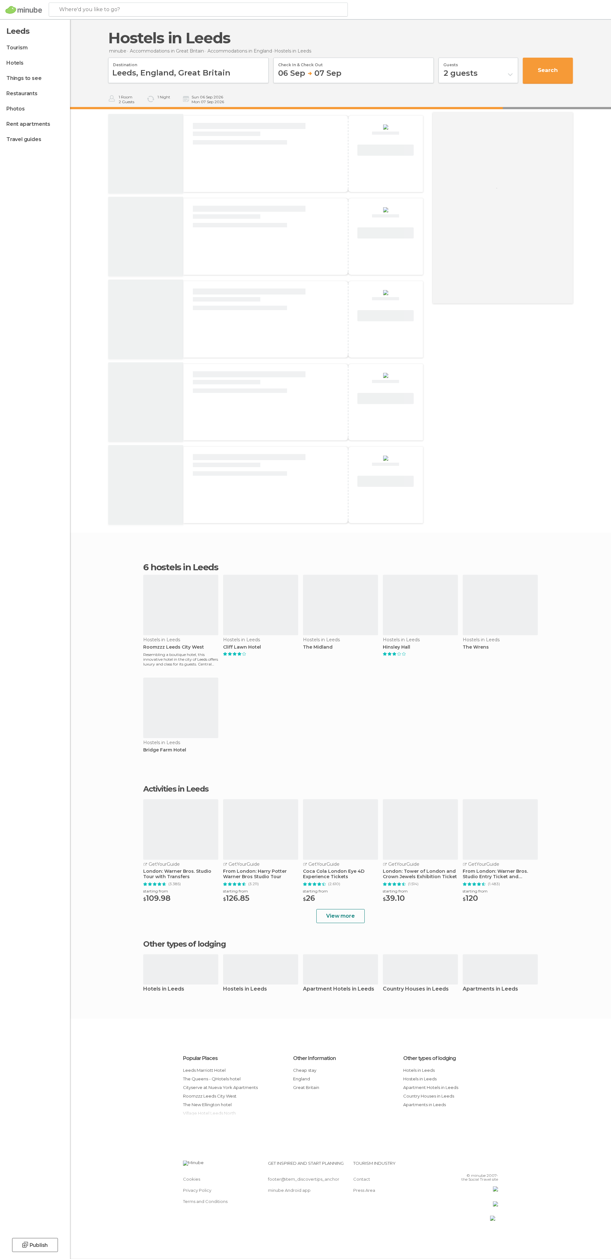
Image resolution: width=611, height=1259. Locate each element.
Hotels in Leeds (163, 989)
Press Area (364, 1190)
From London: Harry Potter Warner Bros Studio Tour (255, 874)
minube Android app (289, 1190)
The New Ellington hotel (207, 1104)
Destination (125, 62)
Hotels (15, 63)
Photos (15, 109)
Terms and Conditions (205, 1201)
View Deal (386, 150)
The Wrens (476, 647)
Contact (361, 1179)
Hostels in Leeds (245, 989)
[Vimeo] (483, 1165)
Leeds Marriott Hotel (204, 1070)
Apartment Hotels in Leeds (338, 989)
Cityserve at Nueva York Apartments (220, 1087)
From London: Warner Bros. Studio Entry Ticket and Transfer (495, 874)
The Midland (318, 647)
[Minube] (23, 9)
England (301, 1078)
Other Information (314, 1058)
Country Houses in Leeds (416, 989)
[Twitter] (472, 1165)
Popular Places (200, 1058)
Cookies (191, 1179)
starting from (155, 891)
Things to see (23, 78)
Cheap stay (304, 1070)
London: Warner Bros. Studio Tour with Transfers (177, 874)
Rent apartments (28, 124)
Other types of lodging (429, 1058)
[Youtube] (493, 1165)
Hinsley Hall (396, 647)
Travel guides (23, 139)
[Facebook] (462, 1165)
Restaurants (22, 93)
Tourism (17, 48)
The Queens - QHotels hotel (212, 1078)
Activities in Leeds (175, 789)
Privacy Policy (197, 1190)
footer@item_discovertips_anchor (303, 1179)
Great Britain (306, 1087)
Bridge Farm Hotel (164, 750)
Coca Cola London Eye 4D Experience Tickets (333, 874)
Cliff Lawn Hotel (242, 647)
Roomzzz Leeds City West (173, 647)
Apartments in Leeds (490, 989)
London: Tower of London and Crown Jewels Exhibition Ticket (420, 874)
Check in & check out (300, 62)
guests (450, 62)
